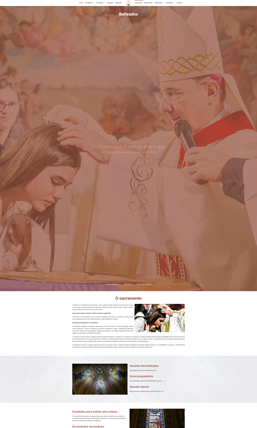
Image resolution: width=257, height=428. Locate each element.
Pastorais (118, 3)
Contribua (169, 3)
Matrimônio (148, 3)
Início (81, 3)
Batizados (138, 3)
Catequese (158, 3)
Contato (179, 3)
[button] (89, 3)
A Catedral (88, 3)
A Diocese (99, 3)
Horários (110, 3)
